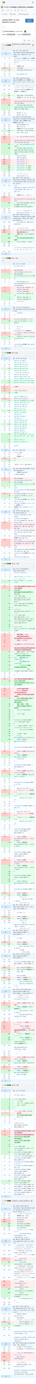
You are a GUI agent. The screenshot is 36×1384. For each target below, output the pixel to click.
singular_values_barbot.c (21, 1201)
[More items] (33, 14)
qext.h (14, 1085)
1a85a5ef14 (26, 34)
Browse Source (29, 20)
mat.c (14, 258)
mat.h (14, 353)
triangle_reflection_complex (22, 7)
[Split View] (29, 40)
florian (6, 7)
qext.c (14, 563)
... (3, 26)
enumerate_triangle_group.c (21, 45)
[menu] (33, 40)
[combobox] (24, 40)
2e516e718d (11, 34)
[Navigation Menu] (33, 2)
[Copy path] (33, 45)
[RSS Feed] (3, 10)
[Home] (3, 2)
